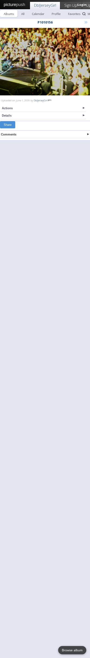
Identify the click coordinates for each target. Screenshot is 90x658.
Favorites (74, 14)
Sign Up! (71, 5)
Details (7, 115)
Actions (7, 108)
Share (8, 124)
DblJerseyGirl (45, 5)
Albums (9, 14)
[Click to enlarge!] (45, 61)
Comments (8, 134)
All (22, 14)
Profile (56, 14)
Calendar (38, 14)
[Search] (84, 14)
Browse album (72, 650)
